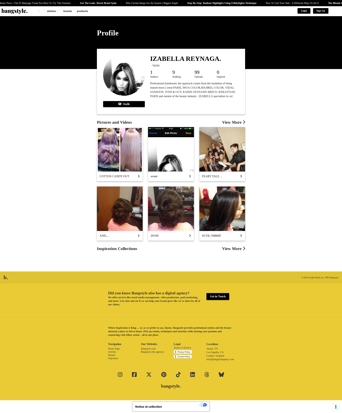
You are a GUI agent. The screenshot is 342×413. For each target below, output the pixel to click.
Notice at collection (148, 406)
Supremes (113, 358)
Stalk (125, 104)
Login (304, 10)
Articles (51, 11)
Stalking (176, 76)
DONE (155, 235)
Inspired (221, 76)
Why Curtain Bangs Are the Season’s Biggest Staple (144, 3)
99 (197, 72)
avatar (154, 176)
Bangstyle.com (148, 348)
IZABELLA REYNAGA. (185, 58)
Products (82, 11)
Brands (67, 11)
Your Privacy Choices (182, 405)
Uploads (199, 76)
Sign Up (320, 10)
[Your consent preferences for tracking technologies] (335, 406)
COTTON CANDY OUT (114, 176)
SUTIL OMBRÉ (211, 235)
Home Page (114, 348)
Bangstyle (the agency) (152, 352)
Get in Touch (218, 296)
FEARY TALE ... (212, 176)
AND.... (104, 235)
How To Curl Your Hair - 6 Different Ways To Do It (284, 3)
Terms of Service (182, 347)
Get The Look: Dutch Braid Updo (90, 3)
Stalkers (154, 76)
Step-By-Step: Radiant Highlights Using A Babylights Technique (213, 3)
